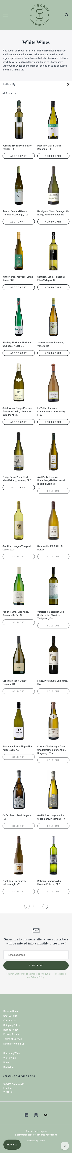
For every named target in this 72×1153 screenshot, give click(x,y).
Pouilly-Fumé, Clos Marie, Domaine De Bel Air (16, 613)
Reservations (10, 1011)
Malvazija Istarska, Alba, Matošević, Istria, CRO (49, 883)
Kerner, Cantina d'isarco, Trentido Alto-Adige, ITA (15, 213)
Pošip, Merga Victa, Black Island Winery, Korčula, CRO (17, 479)
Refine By (9, 84)
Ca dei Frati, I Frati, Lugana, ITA (17, 817)
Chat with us (10, 1015)
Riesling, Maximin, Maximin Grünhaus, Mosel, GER (17, 344)
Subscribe (36, 965)
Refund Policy (10, 1029)
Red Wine (8, 1067)
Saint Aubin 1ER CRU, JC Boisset (50, 548)
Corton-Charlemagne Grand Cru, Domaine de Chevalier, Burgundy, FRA (51, 750)
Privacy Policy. (37, 977)
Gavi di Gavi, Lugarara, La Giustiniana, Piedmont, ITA (51, 817)
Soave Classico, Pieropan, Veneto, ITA (50, 344)
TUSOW (41, 1140)
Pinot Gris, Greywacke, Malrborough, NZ (14, 883)
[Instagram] (36, 1115)
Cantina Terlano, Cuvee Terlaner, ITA (15, 682)
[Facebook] (26, 1115)
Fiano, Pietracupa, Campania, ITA (52, 682)
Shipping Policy (11, 1025)
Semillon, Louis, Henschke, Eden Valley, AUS (51, 278)
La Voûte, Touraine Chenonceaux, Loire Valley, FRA (51, 411)
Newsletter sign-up (13, 1043)
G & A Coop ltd (40, 1131)
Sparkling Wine (11, 1053)
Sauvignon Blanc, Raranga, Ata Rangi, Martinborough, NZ (53, 213)
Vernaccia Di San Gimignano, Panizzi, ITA (17, 147)
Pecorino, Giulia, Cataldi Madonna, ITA (49, 147)
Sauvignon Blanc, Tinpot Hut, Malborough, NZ (18, 748)
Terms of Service (12, 1038)
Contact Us (9, 1020)
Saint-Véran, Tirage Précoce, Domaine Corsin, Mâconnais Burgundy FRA (17, 411)
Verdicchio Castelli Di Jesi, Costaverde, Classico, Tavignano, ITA (51, 615)
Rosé (6, 1062)
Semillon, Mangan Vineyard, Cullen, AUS (17, 548)
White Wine (9, 1057)
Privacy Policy (11, 1034)
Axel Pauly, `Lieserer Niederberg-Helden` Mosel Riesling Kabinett (51, 480)
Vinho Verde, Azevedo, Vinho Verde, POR (18, 278)
